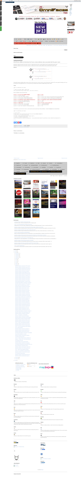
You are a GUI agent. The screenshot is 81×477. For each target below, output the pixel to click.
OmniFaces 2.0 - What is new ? (20, 364)
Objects (35, 43)
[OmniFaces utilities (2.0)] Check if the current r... (22, 287)
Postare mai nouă (16, 158)
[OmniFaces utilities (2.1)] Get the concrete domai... (22, 294)
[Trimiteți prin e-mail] (24, 125)
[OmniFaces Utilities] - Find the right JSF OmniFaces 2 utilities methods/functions (46, 45)
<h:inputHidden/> (43, 167)
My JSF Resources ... (9, 2)
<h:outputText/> (18, 171)
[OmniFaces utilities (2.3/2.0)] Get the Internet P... (22, 271)
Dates (26, 43)
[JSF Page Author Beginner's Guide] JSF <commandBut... (23, 332)
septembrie (17, 257)
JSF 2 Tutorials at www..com (56, 171)
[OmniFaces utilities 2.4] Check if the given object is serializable (23, 240)
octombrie (17, 255)
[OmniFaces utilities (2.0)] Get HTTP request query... (23, 273)
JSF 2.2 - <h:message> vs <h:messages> (21, 314)
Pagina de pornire (40, 158)
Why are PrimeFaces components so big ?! (21, 345)
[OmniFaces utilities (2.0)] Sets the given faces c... (22, 330)
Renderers (46, 41)
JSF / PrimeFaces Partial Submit (20, 353)
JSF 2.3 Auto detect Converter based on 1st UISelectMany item (23, 237)
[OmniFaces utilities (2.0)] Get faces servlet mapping (23, 317)
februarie (16, 357)
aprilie (16, 263)
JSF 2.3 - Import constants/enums (19, 245)
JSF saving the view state (19, 340)
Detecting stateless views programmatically (21, 341)
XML (57, 41)
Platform (21, 41)
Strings (40, 43)
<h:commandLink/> (54, 169)
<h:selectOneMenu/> (36, 167)
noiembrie (17, 254)
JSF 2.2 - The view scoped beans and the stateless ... (23, 326)
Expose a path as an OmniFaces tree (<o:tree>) (22, 285)
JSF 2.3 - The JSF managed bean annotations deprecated (23, 224)
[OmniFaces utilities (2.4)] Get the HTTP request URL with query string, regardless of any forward (28, 227)
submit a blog (42, 463)
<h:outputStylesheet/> (26, 169)
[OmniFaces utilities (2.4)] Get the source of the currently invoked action (25, 229)
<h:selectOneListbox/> (27, 167)
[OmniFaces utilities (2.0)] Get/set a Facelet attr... (22, 291)
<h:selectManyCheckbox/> (55, 165)
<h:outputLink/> (18, 169)
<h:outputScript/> (46, 169)
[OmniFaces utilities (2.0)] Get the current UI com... (22, 267)
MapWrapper (35, 41)
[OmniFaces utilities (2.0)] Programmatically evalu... (23, 312)
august (16, 258)
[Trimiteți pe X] (26, 125)
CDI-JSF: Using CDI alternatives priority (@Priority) (22, 232)
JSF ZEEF (17, 370)
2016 (15, 250)
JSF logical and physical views (19, 336)
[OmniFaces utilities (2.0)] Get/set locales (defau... (22, 300)
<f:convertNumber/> (26, 171)
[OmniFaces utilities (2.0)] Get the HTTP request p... (22, 277)
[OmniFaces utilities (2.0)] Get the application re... (22, 299)
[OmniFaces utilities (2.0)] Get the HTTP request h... (22, 276)
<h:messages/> (26, 165)
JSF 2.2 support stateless (19, 327)
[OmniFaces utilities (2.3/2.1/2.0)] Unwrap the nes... (22, 348)
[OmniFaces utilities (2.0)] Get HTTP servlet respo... (22, 269)
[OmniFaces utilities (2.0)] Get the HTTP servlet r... (22, 290)
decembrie (17, 253)
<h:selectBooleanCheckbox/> (34, 165)
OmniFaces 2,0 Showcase (20, 365)
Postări (29, 364)
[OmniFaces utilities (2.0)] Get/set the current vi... (22, 308)
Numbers (30, 43)
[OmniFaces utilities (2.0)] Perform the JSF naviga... (22, 295)
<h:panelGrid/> (51, 167)
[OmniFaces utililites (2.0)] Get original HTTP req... (22, 272)
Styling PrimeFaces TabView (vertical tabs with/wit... (23, 318)
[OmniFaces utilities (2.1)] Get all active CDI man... (22, 323)
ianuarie (16, 358)
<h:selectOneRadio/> (19, 167)
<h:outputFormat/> (58, 167)
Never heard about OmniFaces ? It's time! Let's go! (22, 281)
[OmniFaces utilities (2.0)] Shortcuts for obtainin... (22, 335)
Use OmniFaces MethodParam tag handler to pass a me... (24, 344)
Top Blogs (18, 464)
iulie (16, 259)
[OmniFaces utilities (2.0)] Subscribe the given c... (22, 355)
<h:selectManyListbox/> (45, 165)
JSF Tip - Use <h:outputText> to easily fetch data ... (22, 350)
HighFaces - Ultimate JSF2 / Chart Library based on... (23, 339)
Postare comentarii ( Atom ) (22, 159)
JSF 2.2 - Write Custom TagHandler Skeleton (22, 349)
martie (16, 264)
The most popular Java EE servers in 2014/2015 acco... (23, 296)
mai (16, 262)
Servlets (62, 41)
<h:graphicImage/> (62, 169)
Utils (25, 41)
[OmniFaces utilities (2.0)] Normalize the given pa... (22, 304)
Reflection (41, 41)
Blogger (42, 469)
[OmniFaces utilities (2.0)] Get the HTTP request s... (22, 278)
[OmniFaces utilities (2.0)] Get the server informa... (22, 321)
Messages (30, 41)
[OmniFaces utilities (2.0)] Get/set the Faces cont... (22, 309)
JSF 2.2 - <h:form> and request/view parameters (22, 322)
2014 (15, 360)
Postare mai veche (64, 158)
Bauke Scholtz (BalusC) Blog (20, 366)
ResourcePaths (52, 41)
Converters (21, 43)
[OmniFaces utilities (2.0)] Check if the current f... (22, 331)
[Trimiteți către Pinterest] (29, 125)
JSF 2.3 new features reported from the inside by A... (23, 268)
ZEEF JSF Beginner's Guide (35, 171)
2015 (15, 252)
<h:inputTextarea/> (18, 165)
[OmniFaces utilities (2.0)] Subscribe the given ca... (22, 354)
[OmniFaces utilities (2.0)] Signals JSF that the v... (22, 313)
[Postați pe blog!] (25, 125)
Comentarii (30, 366)
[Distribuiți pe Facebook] (28, 125)
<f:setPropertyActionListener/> (36, 169)
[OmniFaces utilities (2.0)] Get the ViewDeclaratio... (22, 305)
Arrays (17, 43)
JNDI (16, 41)
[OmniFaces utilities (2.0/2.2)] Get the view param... (22, 303)
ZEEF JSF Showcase (45, 171)
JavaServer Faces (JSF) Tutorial (21, 173)
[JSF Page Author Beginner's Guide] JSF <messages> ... (23, 282)
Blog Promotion (15, 464)
